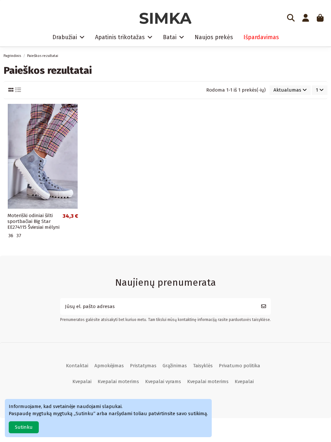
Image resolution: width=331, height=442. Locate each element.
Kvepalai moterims (118, 381)
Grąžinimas (175, 366)
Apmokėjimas (109, 366)
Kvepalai (81, 381)
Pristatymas (143, 366)
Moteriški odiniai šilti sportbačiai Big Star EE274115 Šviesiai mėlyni (33, 221)
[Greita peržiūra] (76, 114)
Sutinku (24, 427)
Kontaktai (77, 366)
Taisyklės (203, 366)
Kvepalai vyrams (163, 381)
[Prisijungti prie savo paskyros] (305, 18)
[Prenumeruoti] (263, 306)
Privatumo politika (239, 366)
